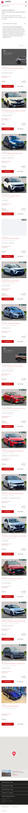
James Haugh (17, 771)
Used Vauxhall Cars (7, 789)
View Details (20, 86)
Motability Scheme (7, 792)
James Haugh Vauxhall (8, 796)
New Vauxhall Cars (7, 782)
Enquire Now (8, 86)
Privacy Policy (15, 806)
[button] (14, 754)
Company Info (5, 806)
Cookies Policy (4, 810)
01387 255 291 (4, 77)
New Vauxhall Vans (7, 785)
